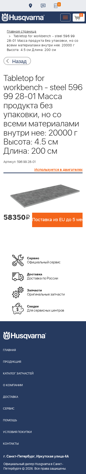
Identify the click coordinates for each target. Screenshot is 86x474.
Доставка (30, 5)
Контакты (43, 5)
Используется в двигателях (58, 170)
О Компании (13, 385)
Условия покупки (17, 432)
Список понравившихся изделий (55, 5)
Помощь (10, 420)
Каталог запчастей (18, 373)
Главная (9, 350)
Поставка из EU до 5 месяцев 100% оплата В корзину (57, 219)
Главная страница (21, 31)
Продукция (12, 362)
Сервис (8, 409)
